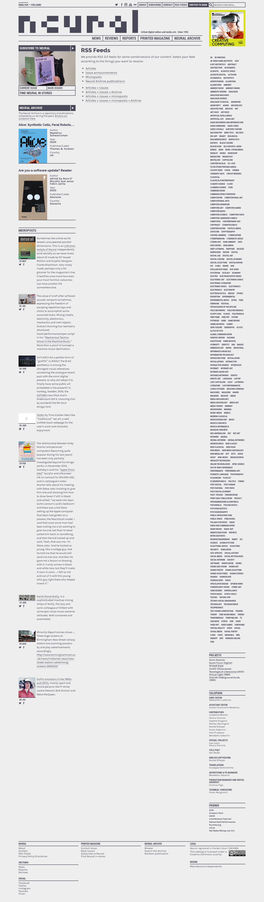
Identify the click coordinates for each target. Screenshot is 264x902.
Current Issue (28, 88)
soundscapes (216, 580)
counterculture (217, 228)
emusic (231, 293)
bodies (213, 149)
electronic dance (235, 279)
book (221, 149)
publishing (229, 518)
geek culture (216, 327)
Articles (91, 68)
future (235, 317)
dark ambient (229, 241)
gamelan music (217, 324)
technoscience (231, 604)
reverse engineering (220, 539)
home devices (229, 341)
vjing (212, 634)
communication (217, 190)
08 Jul (22, 699)
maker (236, 392)
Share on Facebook (23, 264)
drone (225, 265)
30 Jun (22, 368)
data (240, 241)
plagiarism (215, 477)
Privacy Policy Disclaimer (33, 856)
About (142, 5)
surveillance (230, 590)
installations (217, 361)
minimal (228, 409)
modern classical (218, 416)
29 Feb (22, 463)
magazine (226, 392)
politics (232, 481)
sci (241, 539)
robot (235, 539)
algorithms (215, 84)
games (230, 324)
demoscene (215, 252)
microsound (216, 409)
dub (232, 265)
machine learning (235, 388)
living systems (217, 388)
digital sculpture (218, 262)
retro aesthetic (217, 535)
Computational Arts (219, 200)
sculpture (235, 545)
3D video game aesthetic (221, 60)
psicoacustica (230, 504)
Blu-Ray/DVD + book (232, 146)
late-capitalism (217, 382)
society (230, 559)
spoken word (236, 583)
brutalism (215, 159)
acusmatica (215, 77)
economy (236, 272)
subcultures (216, 590)
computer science (218, 214)
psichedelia (215, 504)
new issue (230, 446)
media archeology (218, 402)
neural (224, 436)
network (214, 436)
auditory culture (234, 129)
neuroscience (216, 443)
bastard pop (216, 132)
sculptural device (219, 545)
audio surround (217, 125)
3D (211, 57)
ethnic (240, 293)
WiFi (221, 638)
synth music (216, 593)
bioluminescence (218, 139)
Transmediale (216, 617)
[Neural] (78, 21)
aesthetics (228, 77)
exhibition (215, 296)
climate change (217, 183)
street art (236, 586)
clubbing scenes (218, 187)
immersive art (217, 347)
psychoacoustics (218, 508)
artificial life (216, 118)
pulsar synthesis (218, 522)
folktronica (238, 313)
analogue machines (219, 95)
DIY (211, 265)
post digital (216, 484)
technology (216, 604)
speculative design (219, 583)
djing (218, 265)
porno (241, 481)
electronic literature (220, 283)
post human (229, 484)
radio (232, 522)
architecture (216, 108)
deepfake (230, 248)
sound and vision (218, 566)
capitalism (227, 159)
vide (231, 621)
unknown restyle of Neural (56, 247)
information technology (222, 354)
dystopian (215, 272)
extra (234, 300)
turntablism (232, 617)
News (96, 38)
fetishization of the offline (223, 306)
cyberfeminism (217, 238)
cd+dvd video (216, 170)
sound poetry (216, 569)
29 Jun (22, 425)
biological (233, 136)
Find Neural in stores (93, 856)
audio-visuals (217, 129)
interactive (231, 361)
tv (241, 617)
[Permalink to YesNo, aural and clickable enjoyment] (27, 418)
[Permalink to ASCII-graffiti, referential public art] (27, 361)
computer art (216, 207)
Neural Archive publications (105, 81)
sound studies (236, 573)
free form (215, 317)
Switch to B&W (198, 5)
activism (232, 74)
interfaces (236, 365)
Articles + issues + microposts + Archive (113, 100)
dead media (228, 245)
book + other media (234, 149)
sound (239, 563)
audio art (230, 118)
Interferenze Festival (220, 819)
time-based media (227, 614)
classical (215, 177)
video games (226, 624)
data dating (215, 245)
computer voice (236, 214)
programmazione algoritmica (224, 501)
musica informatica (219, 426)
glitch (240, 327)
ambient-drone (233, 88)
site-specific (216, 552)
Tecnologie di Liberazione (223, 671)
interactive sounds (219, 365)
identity (225, 344)
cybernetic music (235, 238)
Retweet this (20, 264)
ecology (226, 272)
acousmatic (229, 67)
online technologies (220, 464)
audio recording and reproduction (226, 122)
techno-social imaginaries (223, 600)
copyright (215, 224)
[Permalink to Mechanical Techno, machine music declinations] (27, 299)
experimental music (219, 300)
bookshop (232, 153)
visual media (216, 631)
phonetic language (219, 474)
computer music (218, 211)
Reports (129, 38)
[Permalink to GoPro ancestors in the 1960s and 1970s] (27, 687)
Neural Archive (187, 38)
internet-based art (219, 371)
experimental (228, 296)
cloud (230, 183)
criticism (214, 231)
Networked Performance (222, 822)
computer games (233, 207)
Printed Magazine (155, 38)
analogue (233, 91)
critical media (234, 228)
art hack (214, 112)
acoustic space (228, 71)
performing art (232, 470)
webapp (213, 638)
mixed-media (216, 412)
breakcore (215, 156)
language (227, 378)
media (233, 395)
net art (236, 433)
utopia (224, 621)
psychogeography (219, 511)
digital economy (234, 259)
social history (232, 552)
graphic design (217, 337)
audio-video (232, 125)
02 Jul (22, 305)
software (214, 563)
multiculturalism (218, 419)
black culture (226, 142)
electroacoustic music (231, 276)
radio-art (228, 528)
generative (229, 327)
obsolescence (237, 457)
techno (213, 597)
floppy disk (215, 313)
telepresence (216, 607)
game (223, 320)
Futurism (214, 320)
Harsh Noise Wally (48, 596)
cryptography (228, 231)
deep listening (217, 248)
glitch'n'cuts (216, 330)
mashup (224, 395)
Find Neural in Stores (36, 93)
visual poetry (231, 631)
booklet (214, 153)
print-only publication (221, 498)
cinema (235, 170)
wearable (229, 634)
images (240, 344)
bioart (222, 136)
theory (213, 614)
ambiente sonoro (218, 91)
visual (237, 627)
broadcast (227, 156)
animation (236, 101)
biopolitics (234, 139)
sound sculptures (219, 573)
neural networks (236, 440)
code (230, 187)
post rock (229, 487)
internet (214, 368)
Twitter (117, 6)
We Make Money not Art (222, 830)
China (227, 170)
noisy (213, 457)
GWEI (212, 816)
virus (229, 627)
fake (241, 300)
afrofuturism (216, 81)
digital (234, 252)
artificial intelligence (221, 115)
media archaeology (219, 399)
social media (216, 556)
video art (214, 624)
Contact (168, 5)
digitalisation (236, 262)
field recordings (235, 310)
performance (216, 470)
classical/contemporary (222, 180)
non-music (223, 457)
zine (212, 641)
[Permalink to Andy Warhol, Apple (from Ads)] (27, 451)
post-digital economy (220, 491)
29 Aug (22, 643)
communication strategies (222, 194)
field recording (217, 310)
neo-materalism (218, 433)
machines (215, 392)
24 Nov (22, 261)
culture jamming (218, 235)
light (229, 382)
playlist (227, 477)
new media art (217, 453)
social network (217, 559)
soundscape (225, 576)
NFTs (233, 453)
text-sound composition (221, 610)
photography (237, 474)
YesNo (40, 415)
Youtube (131, 6)
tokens (241, 614)
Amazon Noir (216, 813)
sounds (213, 576)
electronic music (218, 286)
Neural (22, 843)
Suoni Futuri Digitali (220, 662)
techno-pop (225, 597)
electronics (216, 289)
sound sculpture (233, 569)
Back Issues (55, 88)
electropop (229, 289)
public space (216, 518)
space (228, 580)
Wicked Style (216, 665)
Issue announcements (101, 72)
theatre (239, 610)
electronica (234, 286)
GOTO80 (42, 395)
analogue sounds (218, 98)
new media (215, 450)
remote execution (218, 532)
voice (220, 634)
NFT (227, 453)
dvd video (234, 269)
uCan (212, 827)
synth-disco (230, 593)
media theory (216, 405)
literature (215, 385)
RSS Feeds (181, 5)
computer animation (220, 204)
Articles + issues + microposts (107, 96)
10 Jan (22, 602)
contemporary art (231, 221)
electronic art (217, 279)
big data (239, 132)
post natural (216, 487)
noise (240, 453)
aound (226, 105)
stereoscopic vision (219, 586)
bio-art (213, 136)
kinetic (234, 375)
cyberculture (234, 235)
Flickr (136, 6)
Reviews (111, 38)
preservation (231, 494)
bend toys (229, 132)
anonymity (215, 105)
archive (229, 108)
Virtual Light (216, 674)
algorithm (231, 81)
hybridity (215, 344)
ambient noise (217, 88)
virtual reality (217, 627)
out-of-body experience (221, 467)
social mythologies (233, 556)
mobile (227, 412)
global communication (221, 334)
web (238, 634)
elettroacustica (218, 293)
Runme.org (215, 824)
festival (225, 303)
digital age (215, 255)
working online (232, 638)
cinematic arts (217, 173)
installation (233, 358)
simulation (226, 549)
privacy (238, 498)
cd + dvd (231, 163)
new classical (217, 446)
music (231, 419)
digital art (228, 255)
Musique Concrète (218, 429)
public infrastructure (221, 515)
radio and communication (222, 525)
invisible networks (219, 375)
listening (239, 382)
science (214, 542)
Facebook (122, 6)
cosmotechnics (229, 224)
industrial (238, 347)
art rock (225, 112)
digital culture (217, 259)
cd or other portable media (223, 166)
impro (228, 347)
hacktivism (215, 341)
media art (234, 402)
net (229, 433)
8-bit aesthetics (218, 64)
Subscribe (154, 5)
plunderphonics (218, 481)
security (214, 549)
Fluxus (226, 313)
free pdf (225, 317)
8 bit (237, 60)
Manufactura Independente (206, 866)
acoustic (214, 71)
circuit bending (234, 173)
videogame (239, 624)
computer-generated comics (223, 218)
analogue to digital (219, 101)
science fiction (227, 542)
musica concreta (218, 423)
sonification (227, 563)
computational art (234, 197)
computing (215, 221)
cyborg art (215, 241)
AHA (211, 810)
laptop (237, 378)
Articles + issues (97, 88)
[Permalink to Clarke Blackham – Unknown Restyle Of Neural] (27, 247)
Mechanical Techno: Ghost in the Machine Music (53, 339)
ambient (227, 84)
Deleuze (240, 248)
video (238, 621)
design (226, 252)
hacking (231, 337)
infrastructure (217, 358)
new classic (231, 443)
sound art (233, 566)
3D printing (220, 57)
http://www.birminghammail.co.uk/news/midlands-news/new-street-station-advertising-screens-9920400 (56, 660)
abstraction (216, 67)
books (223, 153)
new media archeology (233, 450)
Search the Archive (155, 850)
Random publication (156, 853)
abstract (232, 64)
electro (214, 276)
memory (228, 405)
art (236, 108)
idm (233, 344)
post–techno (216, 494)
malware (214, 395)
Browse (149, 848)
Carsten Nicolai (218, 163)
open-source (238, 464)
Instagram (126, 6)
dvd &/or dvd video (219, 269)
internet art (227, 368)
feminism (214, 303)
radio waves (216, 528)
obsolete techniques (220, 460)
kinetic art (215, 378)
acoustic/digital (218, 74)
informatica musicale (220, 351)
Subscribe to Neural (35, 48)
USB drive (214, 621)
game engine (234, 320)
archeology (236, 105)
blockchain (215, 146)
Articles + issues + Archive (104, 92)
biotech (214, 142)
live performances (231, 385)
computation (216, 197)
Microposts (27, 230)
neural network (218, 440)
